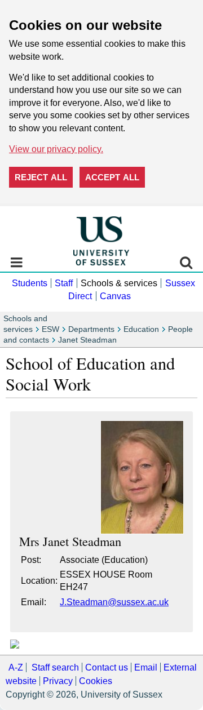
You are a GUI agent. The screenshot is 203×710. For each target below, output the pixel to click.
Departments (91, 329)
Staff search (55, 667)
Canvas (115, 296)
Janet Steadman (87, 340)
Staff (64, 283)
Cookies (95, 681)
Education (141, 329)
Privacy (58, 681)
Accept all (112, 177)
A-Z (15, 667)
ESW (50, 329)
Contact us (106, 667)
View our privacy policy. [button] (56, 149)
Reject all (41, 177)
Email (145, 667)
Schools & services (119, 283)
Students (29, 283)
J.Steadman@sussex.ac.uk (114, 602)
